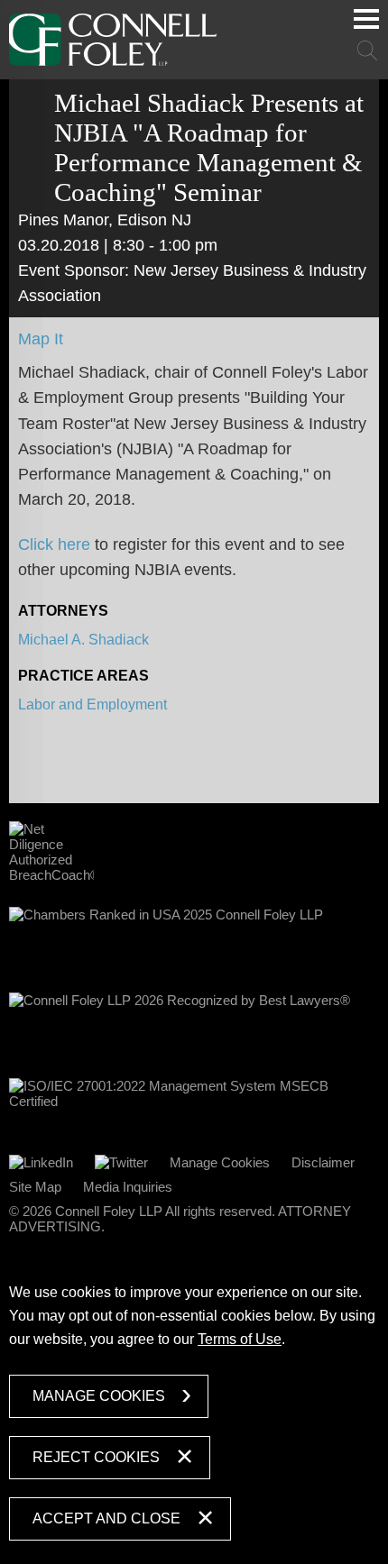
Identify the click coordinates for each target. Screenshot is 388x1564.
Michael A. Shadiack (83, 639)
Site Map (35, 1186)
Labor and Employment (92, 704)
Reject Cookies (96, 1457)
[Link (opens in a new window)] (41, 1162)
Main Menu (366, 19)
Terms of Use (240, 1339)
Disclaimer (323, 1162)
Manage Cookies (220, 1162)
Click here (54, 544)
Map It (40, 339)
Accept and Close (106, 1518)
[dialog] (194, 1408)
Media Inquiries (127, 1186)
